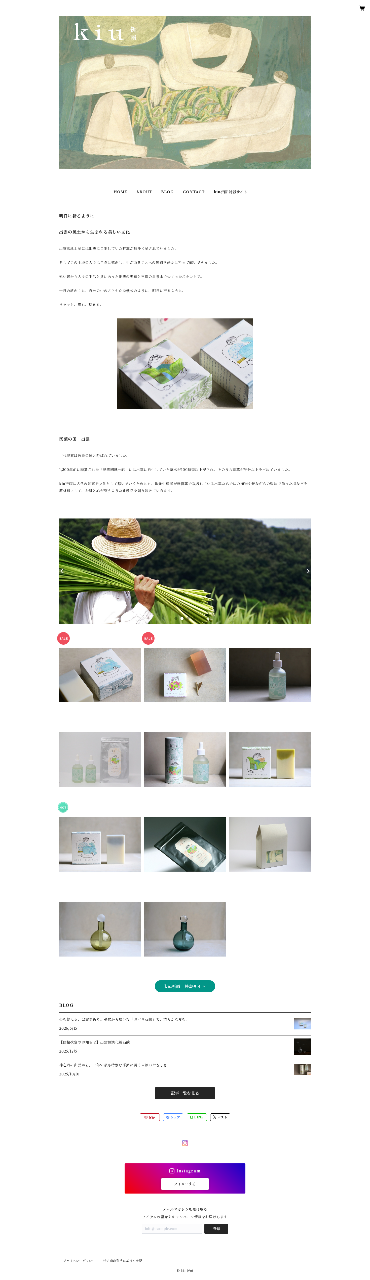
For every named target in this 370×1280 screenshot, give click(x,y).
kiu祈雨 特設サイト (230, 192)
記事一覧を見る (185, 1093)
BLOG (167, 192)
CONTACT (194, 192)
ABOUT (144, 192)
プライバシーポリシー (79, 1261)
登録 (216, 1228)
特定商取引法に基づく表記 (122, 1261)
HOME (120, 192)
